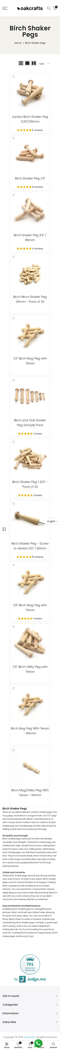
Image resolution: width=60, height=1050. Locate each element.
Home (18, 43)
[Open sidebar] (4, 529)
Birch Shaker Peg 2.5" (30, 178)
